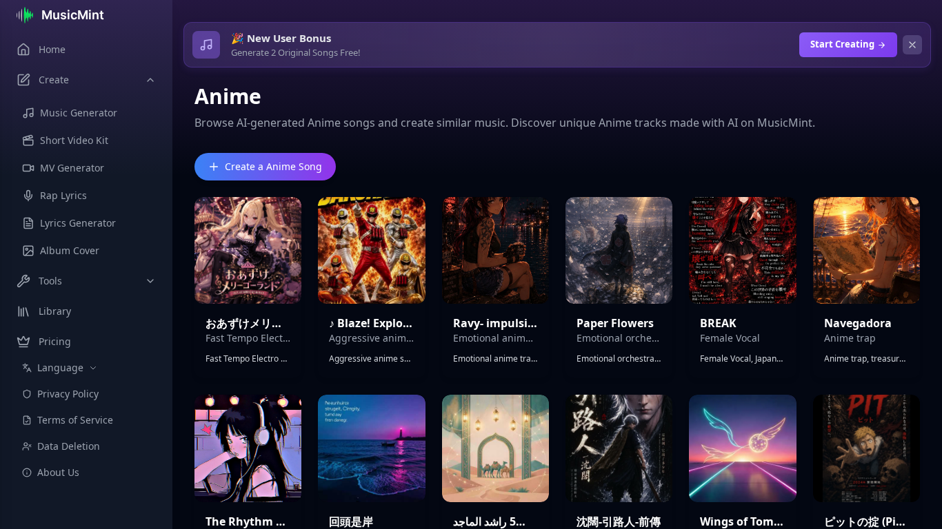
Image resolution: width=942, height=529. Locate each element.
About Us (58, 472)
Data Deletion (68, 446)
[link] (247, 287)
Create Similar (248, 287)
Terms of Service (75, 419)
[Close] (912, 44)
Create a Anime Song (273, 166)
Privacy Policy (68, 393)
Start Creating (842, 44)
